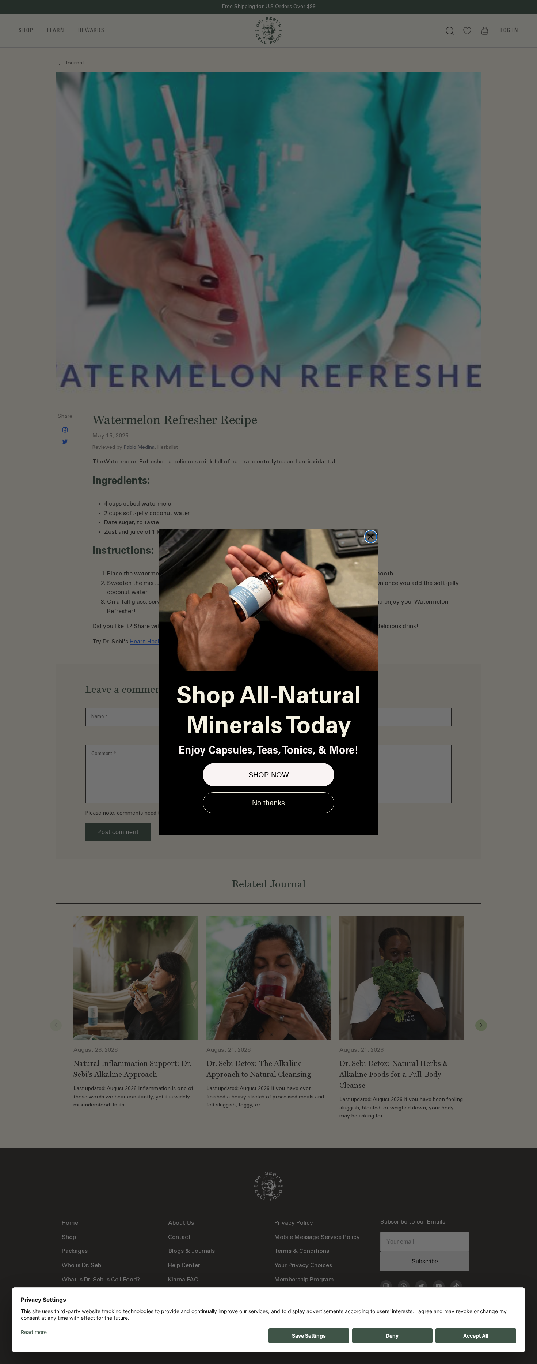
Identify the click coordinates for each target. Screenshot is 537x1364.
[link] (268, 600)
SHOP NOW (268, 775)
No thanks (268, 803)
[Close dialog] (371, 536)
